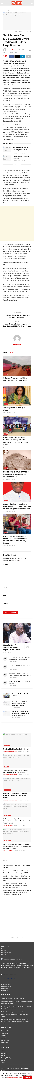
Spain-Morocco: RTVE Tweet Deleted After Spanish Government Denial (20, 703)
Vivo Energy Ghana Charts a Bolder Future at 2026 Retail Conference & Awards (20, 713)
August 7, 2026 (7, 479)
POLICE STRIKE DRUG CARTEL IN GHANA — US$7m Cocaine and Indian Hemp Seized (16, 474)
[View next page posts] (18, 164)
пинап (3, 948)
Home (4, 10)
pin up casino (5, 946)
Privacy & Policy (6, 1058)
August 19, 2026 (22, 751)
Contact (3, 1060)
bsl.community (5, 984)
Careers (3, 1055)
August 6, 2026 (7, 545)
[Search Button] (32, 3)
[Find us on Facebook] (1, 978)
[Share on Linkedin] (22, 56)
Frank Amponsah (8, 825)
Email (5, 595)
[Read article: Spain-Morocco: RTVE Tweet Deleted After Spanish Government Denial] (6, 703)
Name (5, 587)
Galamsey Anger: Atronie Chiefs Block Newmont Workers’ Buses (20, 149)
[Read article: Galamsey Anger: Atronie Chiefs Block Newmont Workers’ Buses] (7, 149)
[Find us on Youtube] (11, 978)
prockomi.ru (4, 990)
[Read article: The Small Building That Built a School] (6, 695)
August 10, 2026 (17, 153)
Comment (6, 564)
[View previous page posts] (15, 164)
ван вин (3, 954)
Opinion (7, 745)
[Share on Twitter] (17, 56)
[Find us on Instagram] (8, 978)
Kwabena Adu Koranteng (10, 751)
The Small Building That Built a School (15, 749)
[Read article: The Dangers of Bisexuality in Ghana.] (7, 158)
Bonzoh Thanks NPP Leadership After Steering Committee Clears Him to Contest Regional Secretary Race (17, 506)
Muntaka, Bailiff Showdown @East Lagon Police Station (11, 647)
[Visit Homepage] (17, 3)
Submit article (5, 1031)
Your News (4, 1033)
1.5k (24, 153)
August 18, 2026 (22, 800)
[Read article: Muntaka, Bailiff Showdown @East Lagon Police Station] (17, 633)
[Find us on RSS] (14, 978)
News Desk (12, 49)
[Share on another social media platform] (28, 56)
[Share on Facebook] (11, 56)
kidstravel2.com (6, 986)
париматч (4, 950)
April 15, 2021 (20, 49)
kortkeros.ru (4, 988)
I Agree (27, 1077)
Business (7, 790)
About (3, 1051)
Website (5, 603)
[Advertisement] (17, 223)
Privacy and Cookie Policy (14, 1077)
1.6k (29, 751)
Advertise (4, 1035)
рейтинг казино (6, 952)
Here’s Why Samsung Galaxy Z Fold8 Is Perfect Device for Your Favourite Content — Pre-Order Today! (17, 846)
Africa (7, 766)
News (9, 10)
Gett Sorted (5, 1040)
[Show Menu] (2, 3)
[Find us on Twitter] (5, 978)
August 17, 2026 (18, 825)
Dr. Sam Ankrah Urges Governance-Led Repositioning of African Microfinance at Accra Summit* (16, 821)
